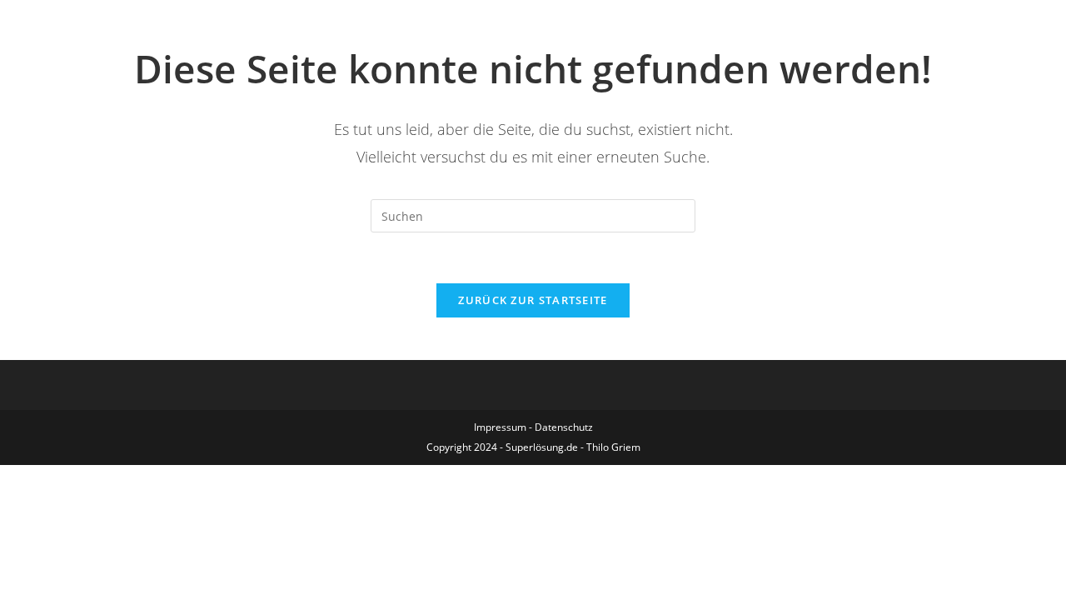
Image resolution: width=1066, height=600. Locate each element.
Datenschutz (564, 427)
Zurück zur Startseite (532, 300)
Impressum (500, 427)
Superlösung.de (542, 447)
